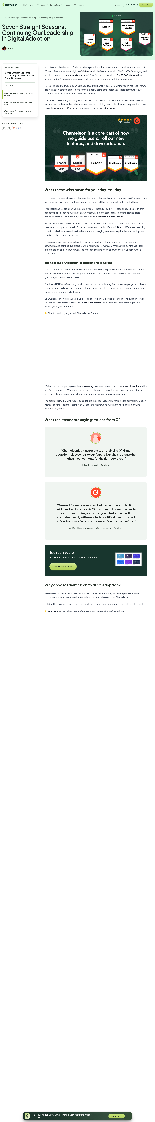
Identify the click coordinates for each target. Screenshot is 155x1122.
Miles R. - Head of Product (95, 465)
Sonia (10, 48)
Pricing (81, 5)
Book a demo (54, 610)
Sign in (117, 5)
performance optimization (126, 386)
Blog (4, 18)
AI (58, 302)
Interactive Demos (93, 302)
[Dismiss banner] (128, 1116)
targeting (88, 386)
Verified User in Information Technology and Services (96, 528)
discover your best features (110, 216)
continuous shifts (62, 108)
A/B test (119, 227)
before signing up (106, 108)
